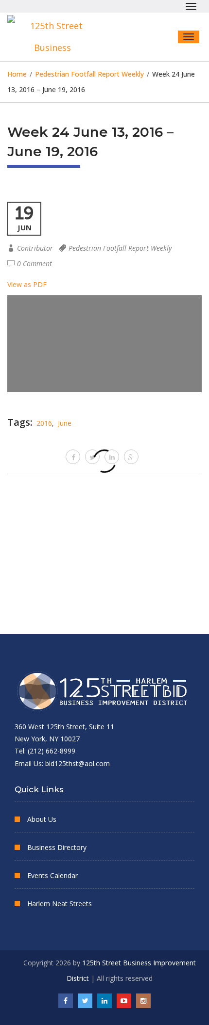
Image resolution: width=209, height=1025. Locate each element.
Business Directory (57, 847)
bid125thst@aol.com (77, 763)
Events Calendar (52, 875)
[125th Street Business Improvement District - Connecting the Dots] (55, 37)
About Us (41, 819)
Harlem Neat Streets (59, 903)
